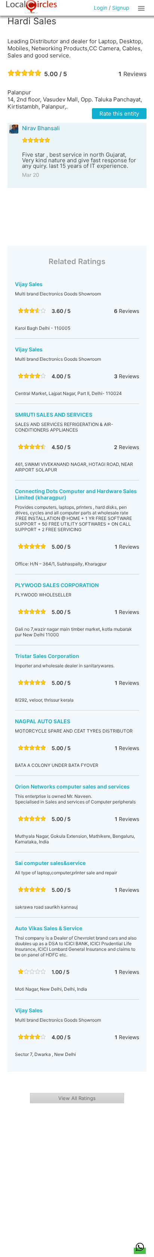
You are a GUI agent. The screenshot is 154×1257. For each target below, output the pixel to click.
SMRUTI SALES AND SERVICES (53, 414)
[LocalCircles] (31, 7)
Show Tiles (142, 8)
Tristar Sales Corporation (47, 656)
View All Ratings (77, 1098)
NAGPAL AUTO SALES (42, 721)
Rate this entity (119, 113)
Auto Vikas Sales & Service (48, 928)
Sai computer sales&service (50, 863)
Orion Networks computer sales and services (72, 786)
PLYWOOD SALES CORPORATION (57, 585)
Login (100, 7)
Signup (120, 7)
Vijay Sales (29, 284)
